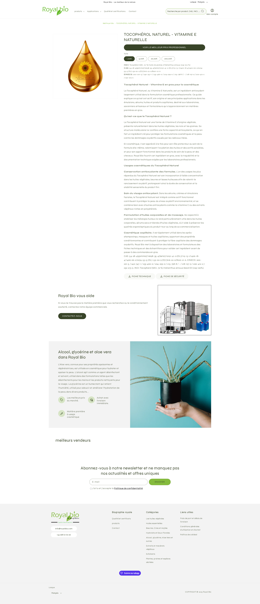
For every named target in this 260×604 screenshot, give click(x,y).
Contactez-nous (72, 316)
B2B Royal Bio (108, 23)
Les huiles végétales (155, 518)
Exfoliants (150, 554)
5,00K (141, 59)
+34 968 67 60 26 (64, 535)
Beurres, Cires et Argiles (157, 528)
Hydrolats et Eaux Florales (158, 533)
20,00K (154, 59)
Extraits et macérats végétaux (155, 547)
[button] (79, 11)
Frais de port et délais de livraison (191, 520)
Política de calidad (188, 534)
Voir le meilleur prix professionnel (164, 47)
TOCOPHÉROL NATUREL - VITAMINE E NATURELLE (136, 23)
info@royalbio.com (63, 529)
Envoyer (160, 482)
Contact (116, 528)
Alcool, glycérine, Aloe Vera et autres (159, 539)
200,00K (168, 59)
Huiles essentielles (154, 523)
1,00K (129, 59)
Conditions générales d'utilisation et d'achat (190, 528)
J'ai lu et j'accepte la (117, 488)
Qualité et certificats (121, 518)
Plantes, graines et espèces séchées (158, 560)
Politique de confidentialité (128, 488)
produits (116, 523)
